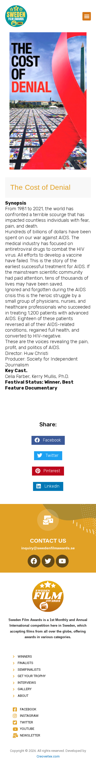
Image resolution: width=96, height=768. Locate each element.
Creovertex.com (48, 756)
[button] (86, 16)
